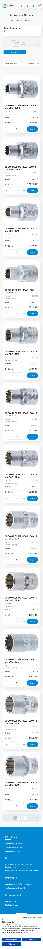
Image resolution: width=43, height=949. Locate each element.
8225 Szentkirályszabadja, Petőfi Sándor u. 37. (18, 865)
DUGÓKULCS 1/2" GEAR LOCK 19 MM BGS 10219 (21, 783)
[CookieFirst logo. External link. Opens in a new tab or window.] (2, 920)
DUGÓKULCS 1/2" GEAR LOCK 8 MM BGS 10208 (20, 106)
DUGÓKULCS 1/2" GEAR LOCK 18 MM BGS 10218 (21, 722)
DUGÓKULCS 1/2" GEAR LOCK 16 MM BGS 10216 (21, 599)
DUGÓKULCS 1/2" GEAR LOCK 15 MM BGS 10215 (21, 537)
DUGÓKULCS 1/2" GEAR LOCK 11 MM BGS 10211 (21, 291)
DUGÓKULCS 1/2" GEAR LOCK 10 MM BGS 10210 (21, 229)
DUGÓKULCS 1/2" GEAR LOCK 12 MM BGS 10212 (21, 352)
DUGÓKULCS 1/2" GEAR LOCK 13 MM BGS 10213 (21, 414)
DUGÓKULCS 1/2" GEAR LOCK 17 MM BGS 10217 (21, 660)
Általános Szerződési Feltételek (18, 884)
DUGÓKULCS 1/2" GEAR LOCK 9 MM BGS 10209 (20, 168)
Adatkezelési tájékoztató (15, 888)
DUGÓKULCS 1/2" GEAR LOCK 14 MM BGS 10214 (21, 475)
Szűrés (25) (15, 52)
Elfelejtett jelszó (11, 905)
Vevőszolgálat (10, 901)
